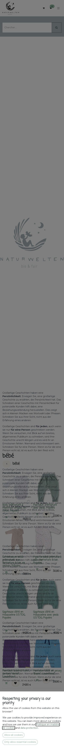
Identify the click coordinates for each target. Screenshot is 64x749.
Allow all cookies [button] (13, 734)
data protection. (29, 727)
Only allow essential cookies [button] (20, 741)
